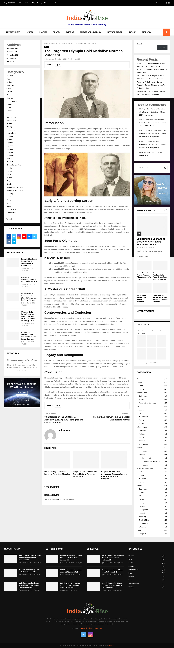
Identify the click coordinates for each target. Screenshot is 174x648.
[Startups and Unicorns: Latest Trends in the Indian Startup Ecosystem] (13, 336)
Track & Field (11, 209)
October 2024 (12, 52)
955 (25, 305)
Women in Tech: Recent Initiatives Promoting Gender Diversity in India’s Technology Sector (28, 316)
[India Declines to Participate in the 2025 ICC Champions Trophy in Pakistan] (13, 297)
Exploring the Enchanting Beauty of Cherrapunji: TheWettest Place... (151, 242)
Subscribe (159, 3)
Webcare (111, 645)
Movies (9, 158)
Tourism (9, 206)
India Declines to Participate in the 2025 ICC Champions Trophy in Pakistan (29, 585)
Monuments (11, 155)
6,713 (26, 325)
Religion (10, 181)
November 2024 (13, 49)
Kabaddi (10, 136)
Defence (10, 98)
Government (11, 117)
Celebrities (10, 85)
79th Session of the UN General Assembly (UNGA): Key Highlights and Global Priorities (63, 420)
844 (25, 344)
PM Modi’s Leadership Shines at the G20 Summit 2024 (29, 280)
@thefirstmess (152, 363)
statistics (146, 32)
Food (8, 114)
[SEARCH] (164, 168)
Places (9, 174)
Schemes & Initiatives (14, 187)
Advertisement (48, 3)
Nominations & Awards (15, 165)
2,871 (26, 287)
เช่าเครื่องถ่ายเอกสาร (147, 120)
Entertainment (13, 32)
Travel (56, 32)
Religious (10, 184)
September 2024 (13, 55)
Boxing (9, 82)
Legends (10, 143)
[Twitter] (83, 634)
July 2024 (10, 61)
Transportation (12, 213)
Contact (57, 3)
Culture (70, 32)
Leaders (10, 139)
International (11, 133)
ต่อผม (141, 152)
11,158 (26, 270)
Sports (30, 32)
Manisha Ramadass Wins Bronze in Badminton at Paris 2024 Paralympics (152, 112)
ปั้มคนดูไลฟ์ (143, 109)
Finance (10, 111)
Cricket (9, 92)
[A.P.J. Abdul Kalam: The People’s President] (144, 288)
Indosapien (50, 59)
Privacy (39, 3)
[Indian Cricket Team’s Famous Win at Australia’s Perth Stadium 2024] (13, 262)
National (10, 162)
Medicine (10, 152)
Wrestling (10, 219)
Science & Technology (90, 32)
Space (9, 197)
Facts (9, 108)
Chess (9, 88)
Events (9, 104)
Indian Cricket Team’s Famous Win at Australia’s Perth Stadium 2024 (30, 558)
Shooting (10, 193)
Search (139, 44)
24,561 (152, 247)
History (132, 32)
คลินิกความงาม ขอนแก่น (148, 131)
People (9, 168)
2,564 (71, 59)
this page (24, 370)
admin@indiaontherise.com (91, 628)
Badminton (11, 76)
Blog (33, 3)
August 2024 (11, 58)
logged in (57, 499)
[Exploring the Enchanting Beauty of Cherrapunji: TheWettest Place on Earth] (152, 226)
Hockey (9, 127)
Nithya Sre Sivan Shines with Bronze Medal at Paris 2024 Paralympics (85, 474)
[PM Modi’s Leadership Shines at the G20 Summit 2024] (13, 280)
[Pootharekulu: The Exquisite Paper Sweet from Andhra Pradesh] (160, 265)
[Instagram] (90, 634)
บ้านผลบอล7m (144, 141)
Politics (43, 32)
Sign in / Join (24, 3)
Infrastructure (114, 32)
